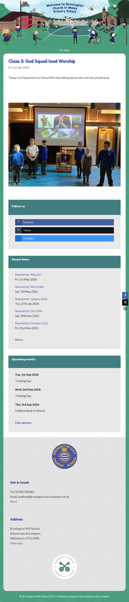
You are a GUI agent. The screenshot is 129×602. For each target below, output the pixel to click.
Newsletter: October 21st (31, 323)
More (13, 501)
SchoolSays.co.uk (88, 596)
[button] (125, 309)
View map (16, 543)
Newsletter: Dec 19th (28, 311)
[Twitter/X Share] (125, 302)
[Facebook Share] (125, 295)
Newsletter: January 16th (31, 299)
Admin (105, 596)
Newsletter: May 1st (28, 274)
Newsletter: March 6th (29, 287)
